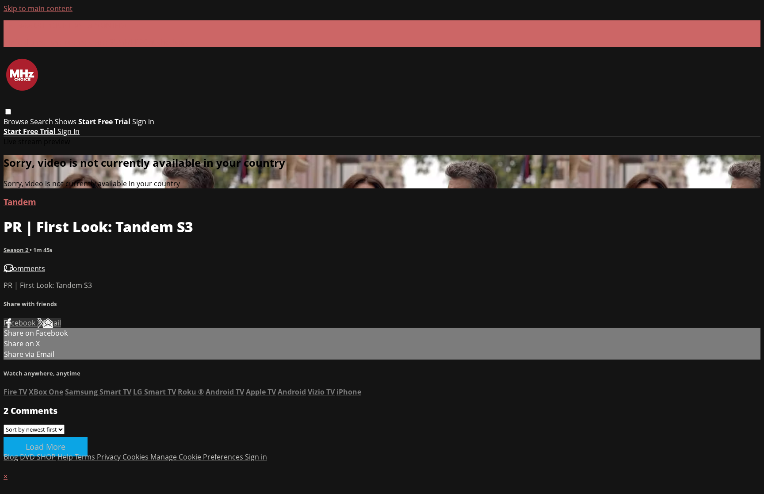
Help (66, 457)
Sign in (143, 121)
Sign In (68, 131)
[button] (8, 112)
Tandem (20, 201)
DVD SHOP (38, 457)
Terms (86, 457)
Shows (65, 121)
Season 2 (17, 250)
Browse (17, 121)
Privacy (109, 457)
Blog (11, 457)
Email (52, 323)
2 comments (24, 268)
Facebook (20, 323)
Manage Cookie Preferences (197, 457)
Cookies (136, 457)
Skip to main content (38, 8)
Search (42, 121)
